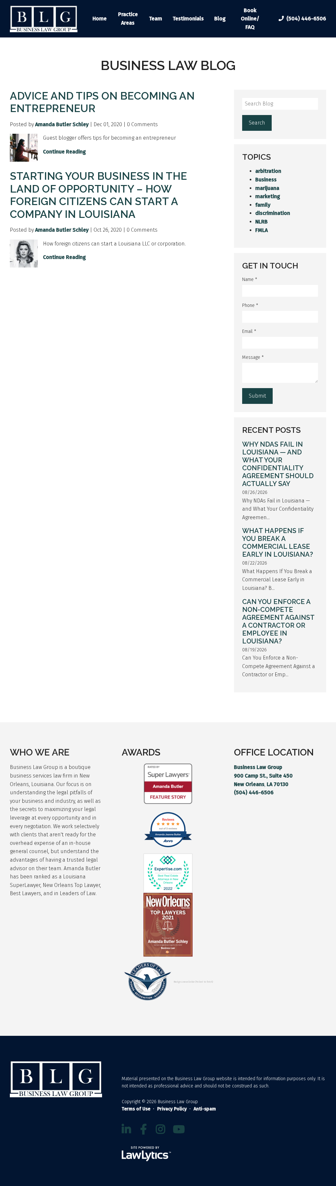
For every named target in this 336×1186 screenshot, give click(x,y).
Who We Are (40, 752)
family (262, 205)
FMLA (261, 230)
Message (253, 357)
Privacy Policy (172, 1109)
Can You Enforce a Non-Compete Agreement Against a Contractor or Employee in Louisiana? (278, 621)
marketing (267, 196)
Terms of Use (136, 1109)
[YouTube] (179, 1129)
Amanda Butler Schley (62, 124)
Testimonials (188, 18)
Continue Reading (64, 152)
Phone (250, 305)
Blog (220, 18)
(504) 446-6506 (306, 18)
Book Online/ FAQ (250, 18)
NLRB (261, 222)
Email (249, 331)
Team (155, 18)
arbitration (268, 171)
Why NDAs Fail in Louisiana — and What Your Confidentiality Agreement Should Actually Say (278, 464)
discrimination (272, 213)
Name (249, 279)
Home (100, 18)
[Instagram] (160, 1129)
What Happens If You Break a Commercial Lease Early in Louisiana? (277, 542)
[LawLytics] (146, 1153)
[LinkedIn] (126, 1129)
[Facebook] (143, 1129)
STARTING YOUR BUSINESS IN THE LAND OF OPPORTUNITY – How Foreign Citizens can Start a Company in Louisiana (98, 195)
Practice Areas (128, 18)
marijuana (267, 188)
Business (266, 179)
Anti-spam (205, 1109)
